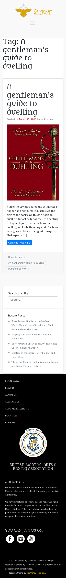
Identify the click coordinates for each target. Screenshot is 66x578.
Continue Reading (18, 242)
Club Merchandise (17, 408)
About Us (11, 394)
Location (11, 415)
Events (10, 387)
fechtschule (47, 119)
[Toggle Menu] (32, 23)
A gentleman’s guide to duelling (30, 99)
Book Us (10, 422)
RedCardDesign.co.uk (37, 573)
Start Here (12, 380)
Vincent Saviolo (18, 268)
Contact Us (12, 401)
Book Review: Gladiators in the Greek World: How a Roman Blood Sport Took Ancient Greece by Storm (32, 325)
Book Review (15, 257)
